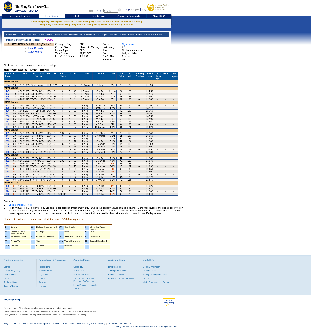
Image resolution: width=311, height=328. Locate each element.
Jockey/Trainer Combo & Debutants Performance (84, 279)
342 (8, 113)
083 (8, 149)
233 (8, 144)
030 (8, 152)
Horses (131, 34)
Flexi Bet (146, 278)
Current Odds (30, 34)
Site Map (56, 323)
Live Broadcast (114, 267)
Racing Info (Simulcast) (62, 22)
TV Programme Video (117, 270)
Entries (8, 34)
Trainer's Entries (45, 34)
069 (8, 177)
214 (8, 169)
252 (8, 121)
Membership (98, 16)
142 (8, 174)
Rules (65, 323)
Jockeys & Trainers (118, 34)
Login (127, 10)
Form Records (35, 48)
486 (8, 186)
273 (8, 119)
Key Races (96, 22)
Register (135, 10)
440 (8, 108)
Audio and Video (111, 22)
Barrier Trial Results (145, 34)
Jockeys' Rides (61, 34)
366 (8, 96)
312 (8, 163)
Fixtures (159, 34)
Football (160, 7)
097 (8, 127)
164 (8, 171)
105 (8, 146)
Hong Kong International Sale (54, 24)
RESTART (128, 24)
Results (96, 34)
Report (104, 34)
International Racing (130, 22)
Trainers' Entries (11, 286)
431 (8, 188)
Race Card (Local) (12, 270)
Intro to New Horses (82, 274)
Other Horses (35, 51)
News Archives (45, 270)
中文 (99, 11)
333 (8, 141)
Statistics (87, 34)
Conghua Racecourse (81, 24)
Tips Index (78, 289)
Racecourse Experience (20, 16)
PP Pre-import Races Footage (121, 278)
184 (8, 85)
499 (8, 133)
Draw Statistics (149, 270)
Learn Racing (115, 24)
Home (90, 11)
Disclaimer (112, 323)
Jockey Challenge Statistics (155, 274)
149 (8, 124)
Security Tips (125, 323)
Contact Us (16, 323)
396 (8, 138)
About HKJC (159, 16)
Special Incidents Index (21, 204)
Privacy (101, 323)
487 (8, 105)
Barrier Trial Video (116, 274)
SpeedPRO (78, 267)
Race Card (18, 34)
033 (8, 180)
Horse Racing (163, 5)
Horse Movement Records (85, 285)
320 (8, 194)
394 (8, 191)
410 (8, 111)
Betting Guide (100, 24)
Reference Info (75, 34)
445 (8, 91)
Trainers (42, 286)
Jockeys (42, 282)
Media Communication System (156, 282)
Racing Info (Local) (40, 22)
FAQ (144, 10)
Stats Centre (78, 270)
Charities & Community (128, 16)
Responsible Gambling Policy (83, 323)
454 (8, 158)
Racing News (82, 22)
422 (8, 94)
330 (8, 99)
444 (8, 136)
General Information (151, 267)
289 (8, 166)
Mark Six (161, 10)
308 (8, 116)
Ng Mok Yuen (129, 44)
